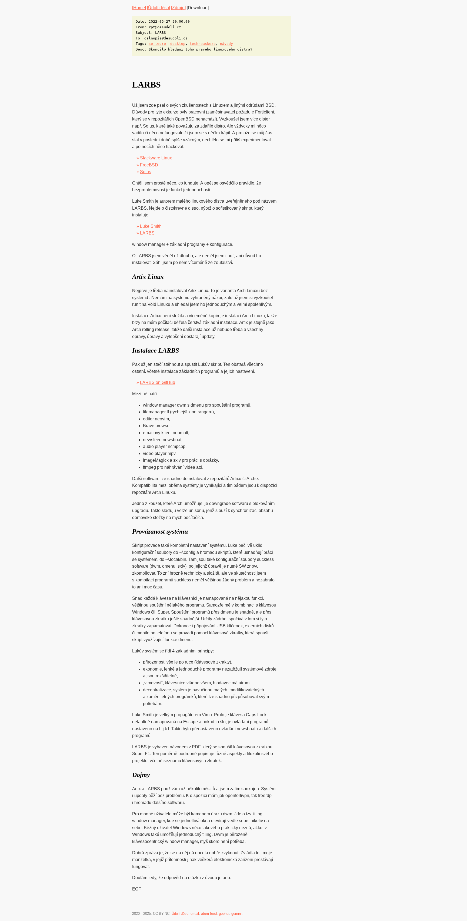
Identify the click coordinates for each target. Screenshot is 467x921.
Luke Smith (151, 226)
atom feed (209, 914)
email (195, 914)
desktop (177, 44)
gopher (224, 914)
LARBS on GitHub (157, 382)
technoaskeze (203, 44)
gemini (236, 914)
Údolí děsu (180, 914)
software (157, 44)
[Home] (139, 7)
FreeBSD (149, 165)
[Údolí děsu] (158, 7)
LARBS (147, 233)
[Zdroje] (178, 7)
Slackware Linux (156, 158)
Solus (145, 171)
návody (226, 44)
